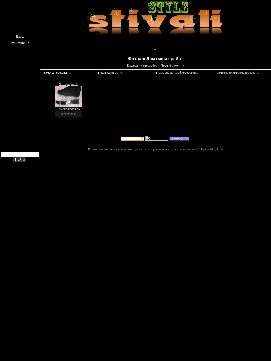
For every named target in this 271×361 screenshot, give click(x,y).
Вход (20, 36)
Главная (132, 65)
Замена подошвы (55, 72)
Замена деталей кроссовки (177, 72)
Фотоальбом (149, 65)
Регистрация (20, 42)
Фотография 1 (68, 84)
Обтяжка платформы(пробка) (236, 72)
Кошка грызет (110, 72)
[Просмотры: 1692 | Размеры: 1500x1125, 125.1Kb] (68, 106)
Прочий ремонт (171, 65)
